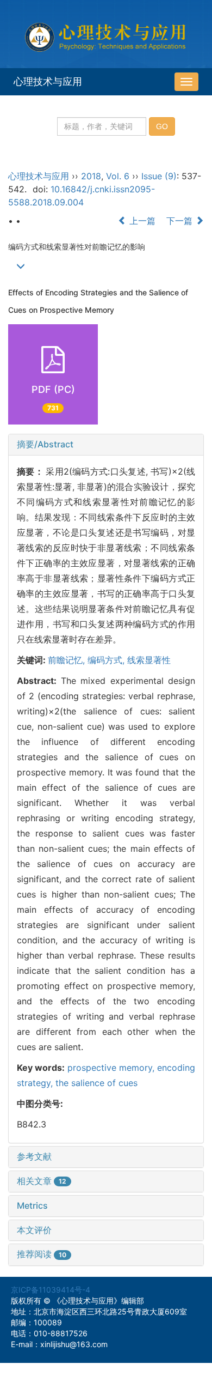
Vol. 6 (117, 176)
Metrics (32, 1205)
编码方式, (107, 659)
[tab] (106, 444)
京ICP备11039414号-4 (50, 1289)
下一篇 (180, 220)
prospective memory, (112, 1067)
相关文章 (41, 1180)
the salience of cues (96, 1082)
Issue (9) (159, 176)
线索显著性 (149, 659)
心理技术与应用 (48, 81)
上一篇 (141, 220)
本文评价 (34, 1230)
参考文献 (34, 1156)
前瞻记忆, (68, 659)
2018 (91, 176)
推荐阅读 (41, 1253)
